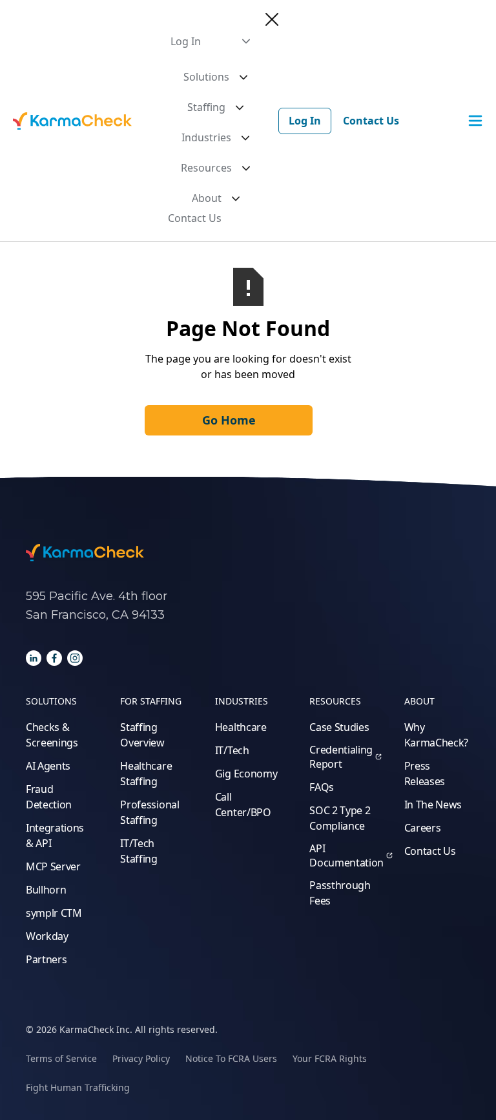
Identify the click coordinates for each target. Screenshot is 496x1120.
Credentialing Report (341, 757)
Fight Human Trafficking (78, 1087)
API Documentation (346, 855)
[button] (210, 41)
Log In (305, 121)
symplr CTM (54, 913)
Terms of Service (61, 1058)
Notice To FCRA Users (231, 1058)
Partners (46, 959)
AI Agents (48, 766)
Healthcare (241, 727)
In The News (433, 804)
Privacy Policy (141, 1058)
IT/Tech (232, 750)
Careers (422, 828)
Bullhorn (46, 890)
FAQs (321, 787)
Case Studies (339, 727)
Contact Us (195, 218)
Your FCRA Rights (330, 1058)
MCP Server (53, 866)
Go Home (229, 420)
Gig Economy (246, 773)
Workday (47, 936)
